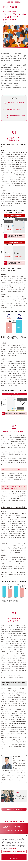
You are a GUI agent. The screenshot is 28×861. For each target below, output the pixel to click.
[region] (14, 847)
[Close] (26, 835)
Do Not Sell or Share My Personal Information (14, 851)
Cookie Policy (12, 848)
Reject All (14, 855)
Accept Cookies (14, 858)
